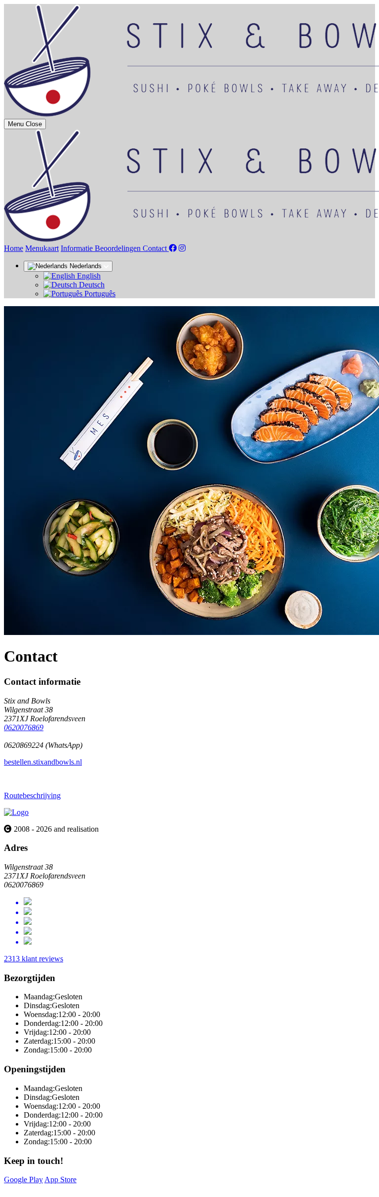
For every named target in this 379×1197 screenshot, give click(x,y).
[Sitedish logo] (16, 812)
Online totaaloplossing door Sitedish (60, 1188)
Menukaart (42, 248)
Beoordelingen (119, 248)
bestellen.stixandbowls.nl (43, 762)
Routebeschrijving (32, 795)
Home (13, 248)
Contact (156, 248)
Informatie (78, 248)
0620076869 (23, 727)
